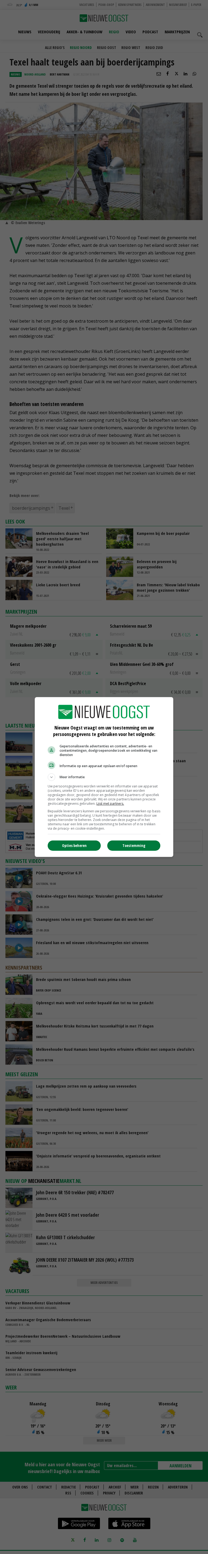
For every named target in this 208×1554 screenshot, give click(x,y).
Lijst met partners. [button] (110, 803)
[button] (104, 777)
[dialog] (104, 777)
